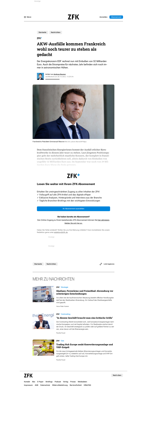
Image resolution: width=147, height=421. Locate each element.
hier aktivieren (103, 220)
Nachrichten (55, 32)
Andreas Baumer (60, 74)
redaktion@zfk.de (61, 232)
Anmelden (103, 17)
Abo (116, 17)
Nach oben (117, 375)
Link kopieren (109, 264)
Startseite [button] (73, 16)
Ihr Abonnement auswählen (73, 209)
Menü (29, 17)
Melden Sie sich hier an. (74, 223)
